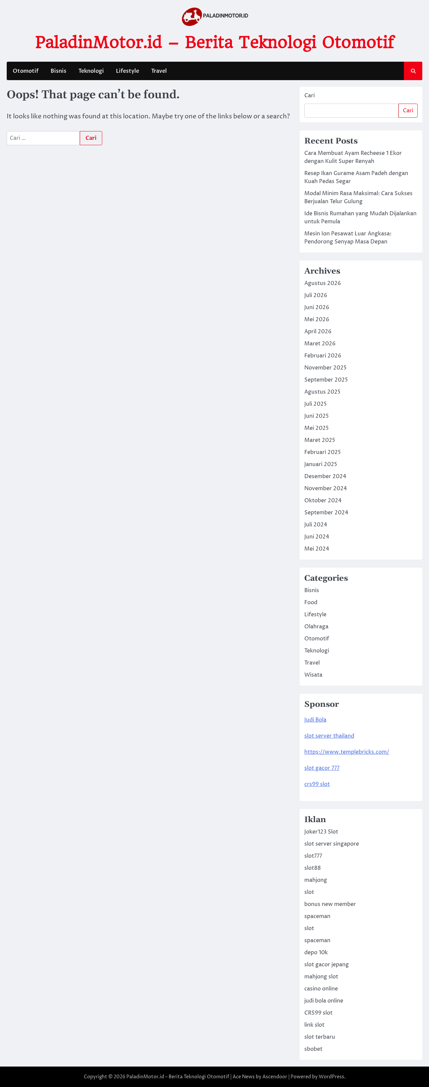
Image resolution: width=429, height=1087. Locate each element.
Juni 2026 (316, 307)
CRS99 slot (318, 1013)
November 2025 (325, 367)
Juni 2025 (316, 416)
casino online (321, 988)
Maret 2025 (319, 440)
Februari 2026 (322, 355)
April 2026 (317, 331)
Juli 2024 (315, 524)
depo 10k (316, 952)
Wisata (313, 675)
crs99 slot (317, 784)
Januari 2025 (320, 464)
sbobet (313, 1049)
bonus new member (330, 904)
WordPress (331, 1077)
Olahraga (316, 626)
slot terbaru (319, 1037)
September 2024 (326, 512)
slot (309, 892)
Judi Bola (315, 720)
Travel (159, 71)
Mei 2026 (316, 319)
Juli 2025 (315, 404)
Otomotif (26, 71)
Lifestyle (127, 71)
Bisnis (58, 71)
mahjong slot (321, 976)
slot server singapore (331, 844)
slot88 (312, 868)
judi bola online (323, 1001)
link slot (314, 1025)
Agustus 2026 (322, 283)
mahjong (315, 880)
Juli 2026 (315, 295)
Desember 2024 (325, 476)
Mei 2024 (316, 549)
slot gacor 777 (322, 768)
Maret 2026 (319, 343)
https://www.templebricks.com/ (346, 752)
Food (310, 602)
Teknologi (91, 71)
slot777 (313, 856)
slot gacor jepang (326, 964)
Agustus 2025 (322, 392)
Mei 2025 (316, 428)
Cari (309, 95)
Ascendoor (274, 1077)
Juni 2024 (316, 536)
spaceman (317, 916)
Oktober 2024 (323, 500)
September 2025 (326, 380)
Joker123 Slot (321, 832)
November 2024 (325, 488)
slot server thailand (329, 736)
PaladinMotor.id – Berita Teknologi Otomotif (214, 42)
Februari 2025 (322, 452)
